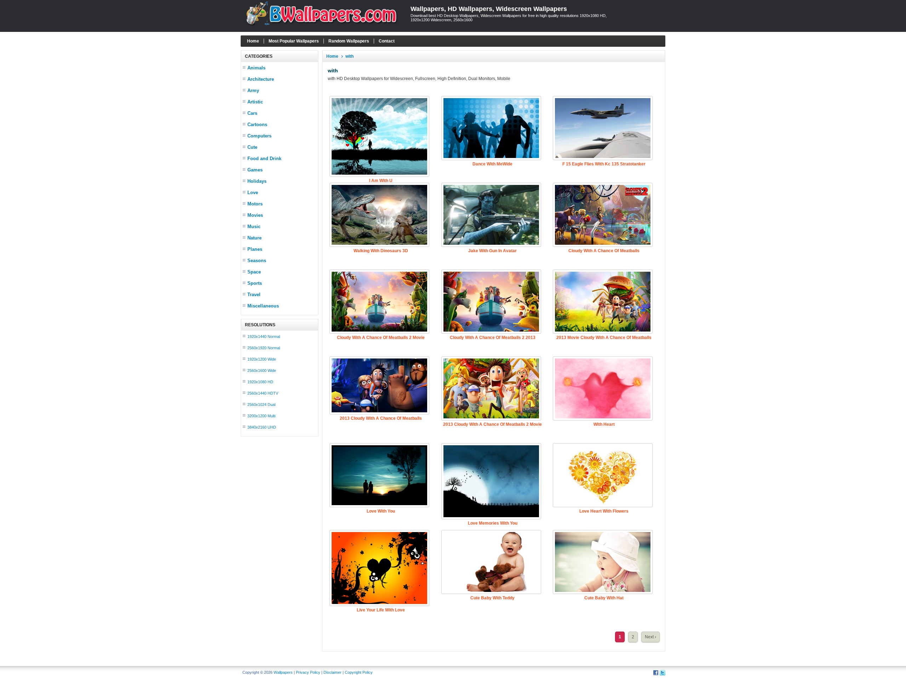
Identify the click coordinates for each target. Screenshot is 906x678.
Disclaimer (332, 672)
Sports (254, 283)
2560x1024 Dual (261, 404)
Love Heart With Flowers (604, 511)
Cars (252, 113)
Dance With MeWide (492, 164)
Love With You (381, 511)
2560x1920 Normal (263, 348)
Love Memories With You (492, 523)
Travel (253, 294)
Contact (387, 41)
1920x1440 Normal (263, 336)
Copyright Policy (359, 672)
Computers (259, 136)
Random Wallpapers (348, 41)
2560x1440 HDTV (262, 393)
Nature (254, 238)
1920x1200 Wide (261, 359)
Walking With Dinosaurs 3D (381, 250)
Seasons (256, 260)
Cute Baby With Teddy (492, 597)
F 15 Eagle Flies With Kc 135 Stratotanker (604, 164)
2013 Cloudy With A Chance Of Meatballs (381, 418)
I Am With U (380, 180)
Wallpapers (283, 672)
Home (253, 41)
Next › (650, 636)
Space (254, 272)
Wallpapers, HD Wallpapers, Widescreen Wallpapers (489, 8)
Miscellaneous (263, 306)
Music (253, 226)
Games (255, 170)
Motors (255, 204)
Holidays (256, 181)
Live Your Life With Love (381, 610)
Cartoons (257, 124)
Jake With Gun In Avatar (492, 250)
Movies (255, 215)
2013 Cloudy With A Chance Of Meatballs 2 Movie (492, 424)
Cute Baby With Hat (604, 597)
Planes (254, 249)
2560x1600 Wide (261, 370)
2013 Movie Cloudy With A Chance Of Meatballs (604, 337)
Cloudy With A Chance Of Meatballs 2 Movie (381, 337)
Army (253, 90)
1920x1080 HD (260, 382)
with (349, 56)
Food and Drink (264, 158)
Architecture (260, 79)
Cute (252, 147)
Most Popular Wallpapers (294, 41)
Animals (256, 67)
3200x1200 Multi (261, 416)
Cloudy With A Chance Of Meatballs (604, 250)
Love (252, 192)
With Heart (604, 424)
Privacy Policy (308, 672)
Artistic (255, 101)
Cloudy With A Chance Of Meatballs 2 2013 (492, 337)
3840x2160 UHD (261, 427)
